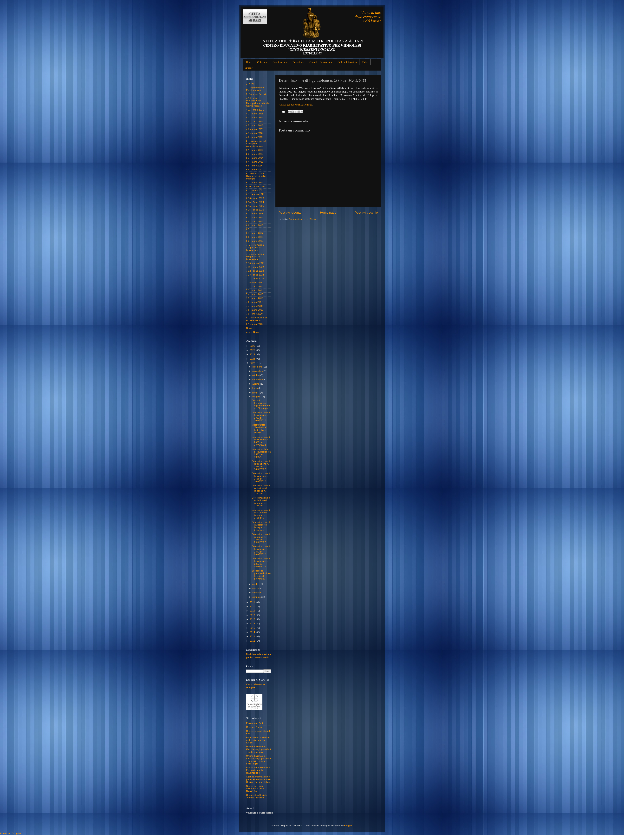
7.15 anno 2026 (254, 282)
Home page (328, 212)
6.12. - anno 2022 (255, 194)
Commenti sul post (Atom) (302, 219)
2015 (253, 628)
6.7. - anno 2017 (254, 233)
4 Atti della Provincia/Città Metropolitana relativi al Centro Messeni (258, 102)
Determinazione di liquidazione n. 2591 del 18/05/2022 (261, 441)
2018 (253, 615)
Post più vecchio (366, 212)
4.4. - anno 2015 (254, 121)
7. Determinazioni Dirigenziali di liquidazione (255, 256)
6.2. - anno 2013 (254, 213)
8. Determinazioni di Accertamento (256, 319)
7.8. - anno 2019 (254, 310)
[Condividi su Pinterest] (301, 111)
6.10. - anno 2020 (255, 186)
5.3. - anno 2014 (254, 158)
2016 (253, 623)
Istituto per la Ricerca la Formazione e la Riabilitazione (258, 770)
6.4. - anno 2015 (254, 221)
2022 (253, 363)
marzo (256, 588)
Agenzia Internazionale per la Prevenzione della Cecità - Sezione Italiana (258, 779)
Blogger (348, 825)
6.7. (248, 229)
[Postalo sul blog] (292, 111)
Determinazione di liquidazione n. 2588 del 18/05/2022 (261, 477)
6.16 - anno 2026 (255, 210)
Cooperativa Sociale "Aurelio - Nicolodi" (256, 796)
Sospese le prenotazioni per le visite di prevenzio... (261, 575)
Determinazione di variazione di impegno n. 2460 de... (261, 489)
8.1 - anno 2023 (254, 324)
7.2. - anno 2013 (254, 286)
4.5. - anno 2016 (254, 125)
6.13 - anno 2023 (255, 198)
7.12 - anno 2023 (255, 271)
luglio (255, 388)
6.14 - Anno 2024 (255, 202)
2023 (253, 359)
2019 (253, 611)
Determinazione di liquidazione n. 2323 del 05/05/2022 (261, 562)
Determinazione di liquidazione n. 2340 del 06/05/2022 (261, 550)
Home (249, 62)
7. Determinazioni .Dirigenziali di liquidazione (255, 247)
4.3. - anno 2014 (254, 117)
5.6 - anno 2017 (254, 169)
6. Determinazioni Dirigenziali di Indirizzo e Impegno (258, 176)
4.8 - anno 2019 (254, 137)
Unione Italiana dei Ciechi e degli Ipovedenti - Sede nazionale (258, 749)
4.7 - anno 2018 (254, 133)
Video (365, 62)
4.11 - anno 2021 (255, 110)
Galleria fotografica (347, 62)
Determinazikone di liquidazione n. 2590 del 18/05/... (261, 453)
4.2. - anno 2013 (254, 113)
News (249, 328)
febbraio (256, 592)
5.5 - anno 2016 (254, 165)
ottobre (256, 375)
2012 (253, 641)
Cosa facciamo (280, 62)
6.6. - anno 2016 (254, 225)
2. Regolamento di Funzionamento (255, 89)
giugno (256, 392)
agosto (256, 384)
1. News (250, 84)
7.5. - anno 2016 (254, 298)
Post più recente (290, 212)
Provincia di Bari (254, 723)
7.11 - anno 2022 (255, 267)
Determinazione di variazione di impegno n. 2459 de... (261, 502)
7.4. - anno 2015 (254, 294)
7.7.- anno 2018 (254, 306)
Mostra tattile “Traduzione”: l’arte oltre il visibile (260, 429)
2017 (253, 619)
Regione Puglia (254, 727)
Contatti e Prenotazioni (320, 62)
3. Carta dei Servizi (256, 94)
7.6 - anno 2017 (254, 302)
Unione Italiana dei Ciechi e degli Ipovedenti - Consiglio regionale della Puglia (258, 760)
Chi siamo (262, 62)
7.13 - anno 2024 (255, 275)
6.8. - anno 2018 (254, 237)
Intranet (249, 67)
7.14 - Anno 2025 (255, 278)
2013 (253, 636)
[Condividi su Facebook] (298, 111)
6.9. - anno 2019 (254, 241)
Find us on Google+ (10, 833)
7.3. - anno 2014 (254, 290)
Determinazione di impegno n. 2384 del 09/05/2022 (261, 538)
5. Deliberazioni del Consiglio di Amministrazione (256, 143)
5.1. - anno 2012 (254, 150)
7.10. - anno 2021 (255, 263)
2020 (253, 606)
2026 (253, 346)
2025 (253, 350)
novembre (257, 371)
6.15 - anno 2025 (255, 206)
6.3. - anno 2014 (254, 217)
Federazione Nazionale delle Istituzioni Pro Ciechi (258, 740)
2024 (253, 354)
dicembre (257, 367)
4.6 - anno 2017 (254, 129)
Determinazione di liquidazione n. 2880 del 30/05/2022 (261, 416)
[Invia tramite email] (289, 111)
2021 (253, 602)
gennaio (256, 597)
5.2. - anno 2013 (254, 154)
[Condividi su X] (295, 111)
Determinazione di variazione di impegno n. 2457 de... (261, 526)
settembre (257, 379)
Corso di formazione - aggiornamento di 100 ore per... (261, 404)
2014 (253, 632)
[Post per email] (283, 111)
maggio (256, 396)
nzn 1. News (252, 332)
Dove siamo (298, 62)
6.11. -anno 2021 (255, 190)
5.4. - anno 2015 (254, 162)
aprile (255, 584)
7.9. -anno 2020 (254, 314)
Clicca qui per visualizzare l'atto (296, 104)
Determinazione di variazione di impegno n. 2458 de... (261, 514)
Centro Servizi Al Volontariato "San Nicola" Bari (255, 788)
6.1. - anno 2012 (254, 182)
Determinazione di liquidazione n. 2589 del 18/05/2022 (261, 465)
